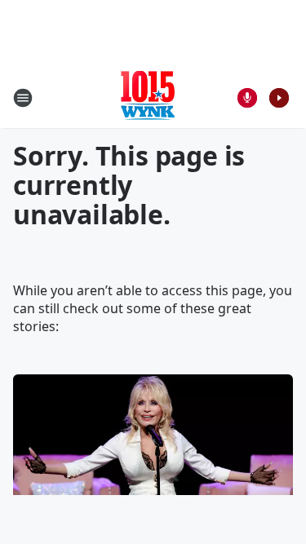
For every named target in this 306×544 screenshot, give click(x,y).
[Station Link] (148, 97)
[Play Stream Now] (279, 98)
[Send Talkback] (247, 98)
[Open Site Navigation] (23, 98)
